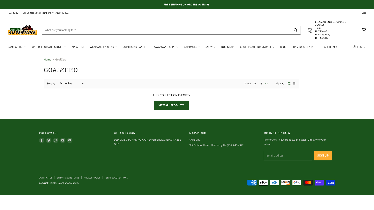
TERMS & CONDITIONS (116, 177)
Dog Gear (227, 47)
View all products (171, 105)
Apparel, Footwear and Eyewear (93, 47)
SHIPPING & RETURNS (68, 177)
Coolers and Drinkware (256, 47)
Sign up (323, 155)
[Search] (295, 30)
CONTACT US (45, 177)
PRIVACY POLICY (92, 177)
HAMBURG (13, 13)
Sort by (51, 83)
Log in (360, 47)
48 (266, 83)
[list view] (294, 84)
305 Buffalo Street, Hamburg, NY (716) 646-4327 (46, 13)
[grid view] (289, 84)
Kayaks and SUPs (164, 47)
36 (260, 83)
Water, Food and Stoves (48, 47)
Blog (364, 13)
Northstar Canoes (135, 47)
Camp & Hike (16, 47)
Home (47, 59)
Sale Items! (330, 47)
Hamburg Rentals (304, 47)
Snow (209, 47)
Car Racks (191, 47)
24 (255, 83)
